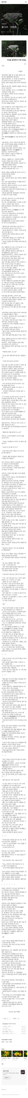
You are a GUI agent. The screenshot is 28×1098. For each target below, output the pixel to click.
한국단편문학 (5, 1023)
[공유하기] (7, 1018)
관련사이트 (4, 1089)
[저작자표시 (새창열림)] (18, 1018)
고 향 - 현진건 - (5, 1028)
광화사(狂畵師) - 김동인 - (7, 1031)
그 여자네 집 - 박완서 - (6, 1026)
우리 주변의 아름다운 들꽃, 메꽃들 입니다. (11, 1073)
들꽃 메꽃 (4, 2)
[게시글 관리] (9, 1018)
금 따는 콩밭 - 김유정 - (6, 1029)
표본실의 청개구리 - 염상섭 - (7, 1033)
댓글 (2, 1064)
